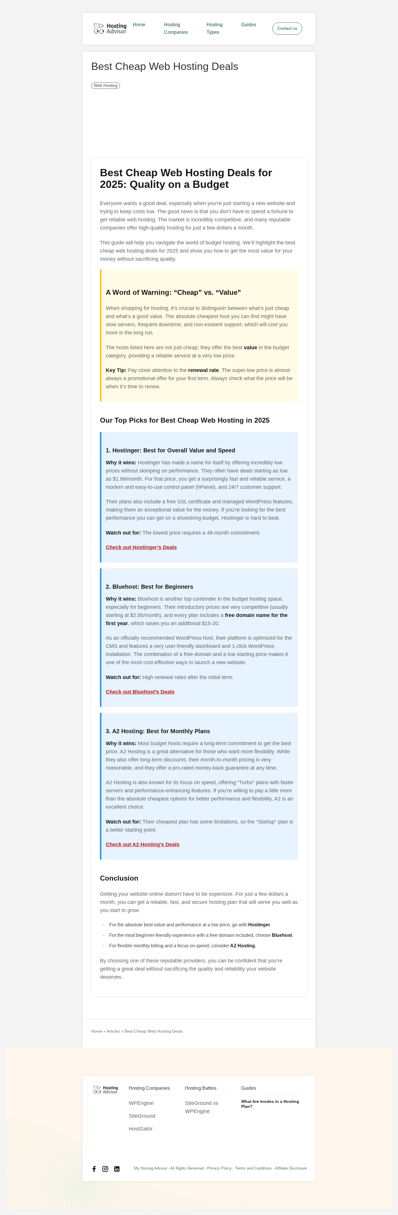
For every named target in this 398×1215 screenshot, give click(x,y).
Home (139, 24)
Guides (248, 24)
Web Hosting (105, 85)
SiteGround (142, 1116)
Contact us (287, 28)
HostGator (141, 1129)
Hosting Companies (176, 28)
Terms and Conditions (253, 1168)
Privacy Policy (219, 1168)
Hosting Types (215, 28)
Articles (113, 1031)
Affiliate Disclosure (291, 1168)
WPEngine (141, 1103)
